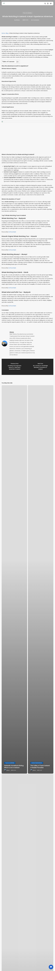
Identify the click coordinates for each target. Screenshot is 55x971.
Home (3, 33)
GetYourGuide (12, 232)
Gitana (18, 20)
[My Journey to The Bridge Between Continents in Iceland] (40, 367)
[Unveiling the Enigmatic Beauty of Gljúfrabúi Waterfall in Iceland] (15, 367)
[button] (51, 3)
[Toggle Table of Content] (16, 62)
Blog (7, 33)
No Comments (35, 20)
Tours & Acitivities (27, 13)
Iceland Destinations (36, 763)
